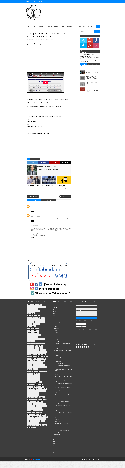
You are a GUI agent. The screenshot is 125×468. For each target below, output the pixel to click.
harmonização (31, 382)
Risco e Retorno (39, 416)
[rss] (91, 459)
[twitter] (80, 459)
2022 (54, 311)
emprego (30, 365)
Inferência (30, 386)
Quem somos (34, 1)
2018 (54, 320)
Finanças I (37, 30)
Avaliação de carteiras (39, 319)
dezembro (56, 322)
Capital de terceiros (40, 321)
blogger (34, 200)
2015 (54, 443)
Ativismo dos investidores (34, 317)
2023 (54, 309)
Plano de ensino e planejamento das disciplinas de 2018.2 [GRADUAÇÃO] (63, 187)
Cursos (37, 347)
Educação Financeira (32, 362)
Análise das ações (55, 208)
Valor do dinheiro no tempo (34, 425)
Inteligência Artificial (41, 388)
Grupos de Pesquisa (59, 26)
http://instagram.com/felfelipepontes (35, 126)
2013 (54, 448)
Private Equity (31, 410)
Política (33, 405)
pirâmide (35, 403)
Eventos (33, 367)
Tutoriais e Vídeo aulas (79, 26)
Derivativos (43, 349)
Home (27, 26)
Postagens (79, 324)
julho (55, 332)
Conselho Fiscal (31, 326)
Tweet (33, 162)
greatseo (33, 205)
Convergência (31, 341)
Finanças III (37, 373)
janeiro (55, 436)
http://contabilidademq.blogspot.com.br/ (53, 116)
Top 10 (42, 421)
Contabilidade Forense (33, 330)
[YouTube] (89, 1)
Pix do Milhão (42, 403)
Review (43, 414)
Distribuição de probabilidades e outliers (37, 356)
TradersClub (30, 423)
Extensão (30, 369)
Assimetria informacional (34, 315)
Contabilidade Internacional (34, 334)
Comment (66, 162)
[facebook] (78, 459)
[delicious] (98, 459)
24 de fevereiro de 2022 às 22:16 (36, 225)
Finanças (35, 369)
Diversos (30, 358)
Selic (46, 416)
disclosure (43, 352)
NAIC (36, 399)
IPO (28, 390)
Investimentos (48, 26)
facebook (49, 200)
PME (28, 405)
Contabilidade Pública (33, 337)
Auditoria (30, 319)
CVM (38, 349)
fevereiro (56, 434)
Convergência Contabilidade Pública (36, 343)
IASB (37, 382)
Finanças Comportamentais (34, 371)
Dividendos (35, 358)
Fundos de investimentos (33, 375)
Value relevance (31, 427)
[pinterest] (85, 459)
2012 (54, 450)
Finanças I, (51, 39)
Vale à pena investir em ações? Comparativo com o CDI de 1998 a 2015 (92, 84)
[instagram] (96, 459)
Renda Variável (37, 414)
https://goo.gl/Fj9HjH (31, 121)
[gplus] (82, 459)
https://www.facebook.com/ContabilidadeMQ (42, 129)
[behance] (94, 459)
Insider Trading (31, 388)
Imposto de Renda (32, 384)
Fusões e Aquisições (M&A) (34, 377)
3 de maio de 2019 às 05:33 (35, 207)
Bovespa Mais (31, 321)
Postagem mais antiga (65, 196)
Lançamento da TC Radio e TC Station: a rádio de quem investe (92, 72)
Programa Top (39, 410)
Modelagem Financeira (33, 397)
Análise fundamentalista (33, 311)
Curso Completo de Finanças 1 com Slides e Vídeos (48, 186)
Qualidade (30, 412)
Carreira (30, 324)
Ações (32, 30)
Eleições (41, 362)
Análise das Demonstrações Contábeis (36, 306)
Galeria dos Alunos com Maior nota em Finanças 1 (33, 186)
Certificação (36, 324)
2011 (54, 452)
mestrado (43, 390)
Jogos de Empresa (35, 390)
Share (44, 162)
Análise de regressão (33, 309)
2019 (54, 318)
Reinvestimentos (37, 412)
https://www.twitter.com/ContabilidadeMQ (41, 133)
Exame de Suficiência (41, 367)
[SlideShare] (96, 1)
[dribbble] (89, 459)
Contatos (40, 1)
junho (55, 335)
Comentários (90, 64)
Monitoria (41, 397)
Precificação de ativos (41, 405)
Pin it (55, 162)
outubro (56, 326)
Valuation (44, 425)
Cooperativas (31, 345)
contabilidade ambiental (33, 328)
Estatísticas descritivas (38, 365)
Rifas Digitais (31, 416)
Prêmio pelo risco (36, 408)
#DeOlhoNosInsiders (32, 304)
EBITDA (29, 360)
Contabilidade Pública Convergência (36, 339)
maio (55, 337)
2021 (54, 313)
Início (27, 1)
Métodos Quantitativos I (33, 395)
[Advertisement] (76, 14)
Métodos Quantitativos (33, 393)
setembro (56, 328)
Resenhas (69, 26)
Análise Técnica (31, 313)
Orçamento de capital (38, 401)
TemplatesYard (36, 459)
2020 (54, 315)
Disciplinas (33, 26)
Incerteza (39, 384)
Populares (83, 64)
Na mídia (41, 26)
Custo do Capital (31, 349)
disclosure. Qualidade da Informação (36, 354)
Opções (29, 401)
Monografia (30, 399)
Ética (29, 367)
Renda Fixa (30, 414)
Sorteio (29, 418)
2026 (54, 305)
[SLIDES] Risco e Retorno (59, 363)
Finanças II (30, 373)
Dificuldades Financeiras (33, 352)
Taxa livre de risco (41, 418)
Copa (36, 345)
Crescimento (31, 347)
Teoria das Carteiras (35, 421)
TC (28, 421)
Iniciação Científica (38, 386)
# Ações (32, 159)
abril (55, 339)
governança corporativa (33, 380)
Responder (32, 211)
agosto (55, 330)
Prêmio (29, 408)
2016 (54, 441)
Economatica (35, 360)
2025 (54, 307)
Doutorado (42, 358)
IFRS (40, 382)
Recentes (96, 64)
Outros (90, 26)
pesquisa (30, 403)
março (55, 341)
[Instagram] (91, 1)
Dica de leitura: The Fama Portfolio (61, 357)
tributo (36, 423)
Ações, (47, 39)
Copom (40, 345)
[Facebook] (94, 1)
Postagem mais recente (33, 196)
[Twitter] (98, 1)
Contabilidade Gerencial (33, 332)
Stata (34, 418)
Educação (42, 360)
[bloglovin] (87, 459)
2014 (54, 445)
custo (41, 347)
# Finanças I (37, 159)
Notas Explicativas (42, 399)
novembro (56, 324)
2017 (54, 439)
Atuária (43, 317)
